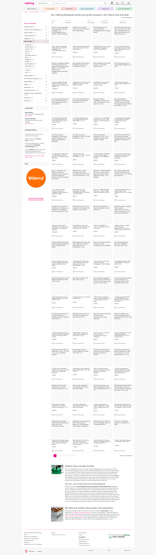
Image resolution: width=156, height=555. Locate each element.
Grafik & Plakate (30, 75)
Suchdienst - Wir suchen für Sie (58, 534)
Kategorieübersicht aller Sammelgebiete (33, 544)
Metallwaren (28, 87)
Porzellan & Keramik (31, 90)
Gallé (27, 53)
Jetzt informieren (29, 123)
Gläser (28, 57)
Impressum (90, 550)
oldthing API (26, 542)
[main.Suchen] (105, 3)
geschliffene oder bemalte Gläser (81, 512)
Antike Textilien (30, 32)
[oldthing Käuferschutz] (119, 536)
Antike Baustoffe (30, 27)
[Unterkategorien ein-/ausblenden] (46, 27)
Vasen (28, 72)
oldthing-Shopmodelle (29, 540)
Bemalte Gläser (30, 47)
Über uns (26, 534)
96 (132, 455)
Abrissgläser (29, 45)
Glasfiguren (29, 59)
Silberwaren (28, 98)
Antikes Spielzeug (30, 35)
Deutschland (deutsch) (84, 539)
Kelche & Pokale (30, 64)
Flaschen (28, 51)
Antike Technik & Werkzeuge (33, 29)
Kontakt (80, 534)
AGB (109, 550)
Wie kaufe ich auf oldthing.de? (30, 536)
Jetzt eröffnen (28, 116)
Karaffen (28, 61)
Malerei (28, 84)
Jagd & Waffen (29, 81)
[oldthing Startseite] (29, 3)
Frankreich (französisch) (84, 545)
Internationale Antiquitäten (33, 78)
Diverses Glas (29, 49)
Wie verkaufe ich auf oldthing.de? (31, 538)
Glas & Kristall (29, 41)
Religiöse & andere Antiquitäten (33, 94)
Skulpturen (28, 100)
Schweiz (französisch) (84, 543)
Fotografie (29, 38)
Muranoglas (29, 66)
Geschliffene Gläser (31, 55)
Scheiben (28, 70)
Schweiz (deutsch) (83, 541)
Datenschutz (127, 550)
